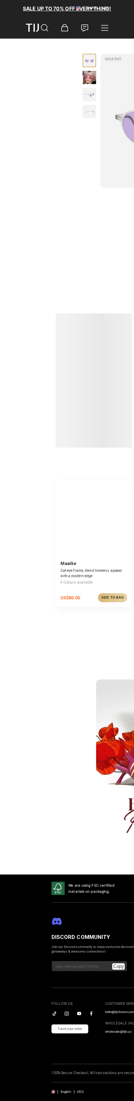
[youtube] (79, 1013)
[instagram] (66, 1013)
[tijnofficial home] (36, 27)
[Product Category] (104, 28)
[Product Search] (44, 28)
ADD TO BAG (112, 597)
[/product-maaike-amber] (94, 518)
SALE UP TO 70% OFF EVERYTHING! (67, 8)
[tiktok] (54, 1013)
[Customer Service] (84, 28)
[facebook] (91, 1013)
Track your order (70, 1029)
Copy (118, 966)
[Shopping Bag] (64, 28)
